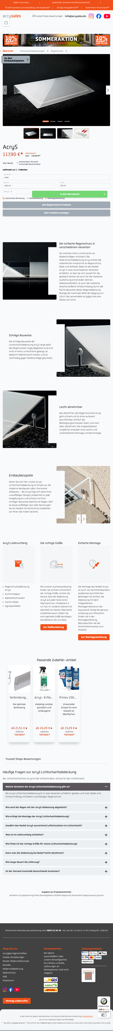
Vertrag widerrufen (17, 1000)
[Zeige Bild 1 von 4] (45, 121)
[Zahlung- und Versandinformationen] (56, 984)
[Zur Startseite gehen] (12, 16)
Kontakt (7, 965)
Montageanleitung (56, 198)
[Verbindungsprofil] (19, 703)
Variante (7, 174)
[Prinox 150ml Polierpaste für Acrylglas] (69, 703)
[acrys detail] (83, 494)
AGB (5, 976)
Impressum (8, 980)
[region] (56, 96)
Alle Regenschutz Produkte (56, 204)
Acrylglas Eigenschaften (15, 953)
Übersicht (8, 51)
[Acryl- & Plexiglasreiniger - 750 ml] (44, 703)
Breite (6, 182)
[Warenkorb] (6, 22)
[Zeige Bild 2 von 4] (53, 121)
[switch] (104, 1015)
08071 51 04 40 (54, 930)
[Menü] (108, 998)
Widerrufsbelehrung (13, 968)
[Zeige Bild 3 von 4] (60, 121)
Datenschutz (9, 972)
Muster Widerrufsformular (16, 961)
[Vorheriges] (5, 90)
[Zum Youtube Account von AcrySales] (107, 15)
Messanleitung (36, 198)
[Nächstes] (108, 90)
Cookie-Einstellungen (13, 957)
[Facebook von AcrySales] (11, 989)
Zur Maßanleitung (53, 627)
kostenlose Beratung (15, 198)
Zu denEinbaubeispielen (14, 59)
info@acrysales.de (75, 16)
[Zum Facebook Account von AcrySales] (98, 15)
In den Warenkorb (69, 194)
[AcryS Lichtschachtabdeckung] (56, 90)
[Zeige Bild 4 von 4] (67, 121)
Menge (7, 191)
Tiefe (62, 182)
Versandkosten (87, 1016)
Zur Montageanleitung (94, 637)
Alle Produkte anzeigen (56, 212)
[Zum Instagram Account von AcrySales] (91, 15)
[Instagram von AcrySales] (5, 989)
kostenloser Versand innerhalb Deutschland (29, 162)
